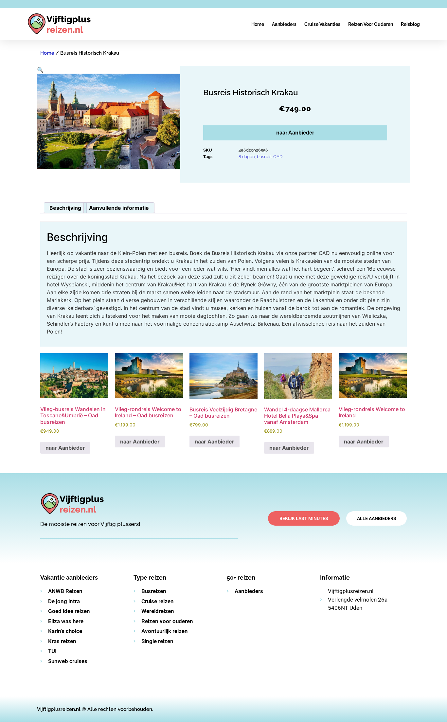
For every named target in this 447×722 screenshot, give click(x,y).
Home (257, 24)
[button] (40, 69)
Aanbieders (284, 24)
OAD (277, 156)
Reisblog (410, 24)
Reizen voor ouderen (370, 24)
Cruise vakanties (322, 24)
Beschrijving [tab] (65, 208)
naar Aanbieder (295, 132)
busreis (264, 156)
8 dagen (247, 156)
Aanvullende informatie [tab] (119, 208)
